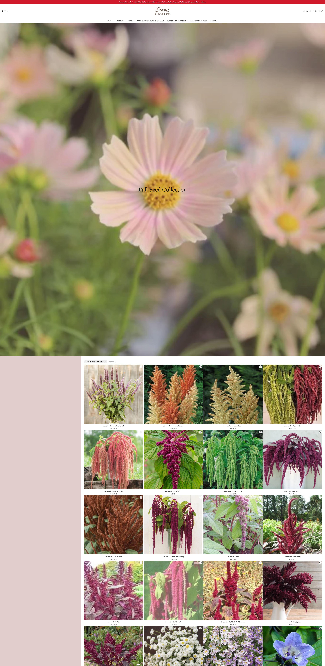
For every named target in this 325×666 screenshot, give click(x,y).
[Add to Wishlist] (141, 367)
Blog (130, 21)
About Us (119, 21)
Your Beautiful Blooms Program (150, 21)
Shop (109, 21)
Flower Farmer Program (177, 21)
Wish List (214, 21)
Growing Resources (199, 21)
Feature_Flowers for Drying (92, 361)
